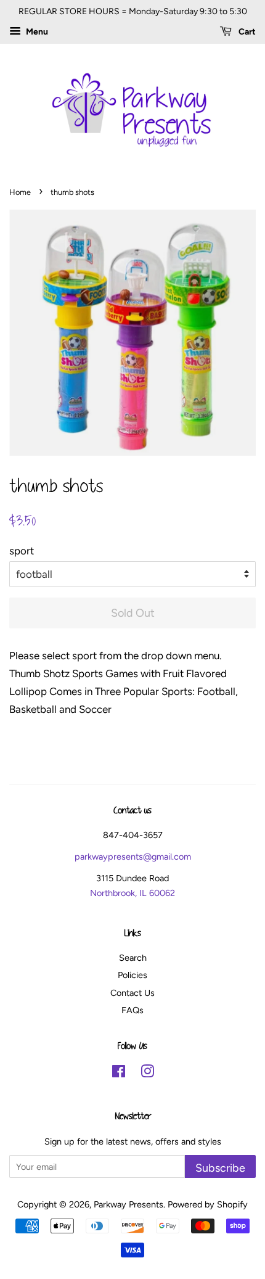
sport (21, 551)
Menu (36, 32)
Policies (132, 975)
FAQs (132, 1010)
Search (133, 957)
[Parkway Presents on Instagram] (147, 1073)
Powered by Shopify (208, 1204)
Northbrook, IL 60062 (132, 893)
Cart (246, 32)
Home (20, 192)
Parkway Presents (128, 1204)
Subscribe (220, 1167)
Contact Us (132, 992)
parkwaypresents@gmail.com (133, 856)
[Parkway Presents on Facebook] (119, 1073)
